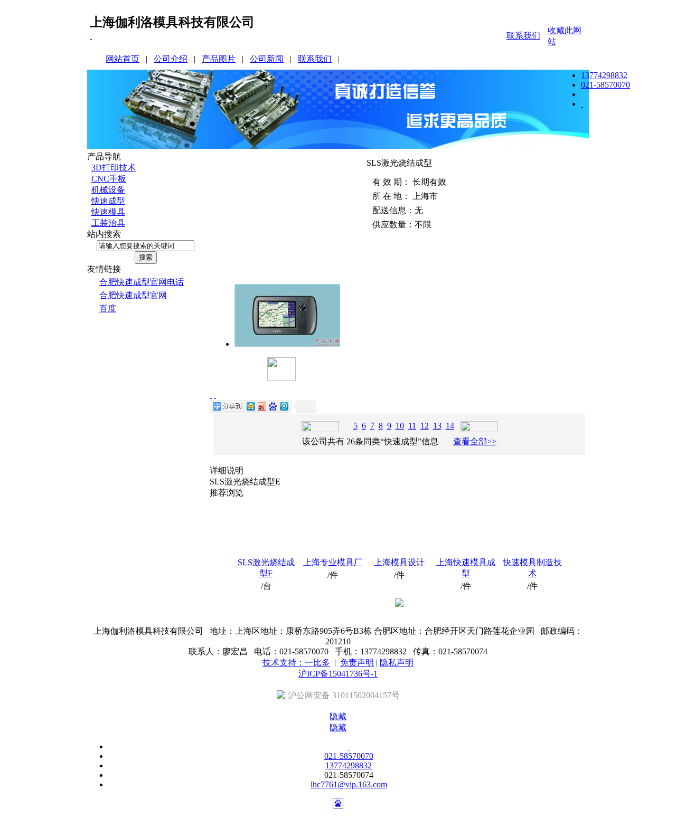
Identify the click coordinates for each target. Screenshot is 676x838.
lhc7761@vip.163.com (349, 784)
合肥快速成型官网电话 (141, 282)
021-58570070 (605, 84)
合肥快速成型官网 (133, 295)
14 (450, 425)
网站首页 (122, 58)
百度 (107, 308)
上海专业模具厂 (332, 562)
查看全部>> (474, 441)
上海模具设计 (399, 562)
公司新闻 (267, 58)
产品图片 (219, 58)
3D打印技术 (113, 167)
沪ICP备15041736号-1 (338, 673)
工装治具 (108, 222)
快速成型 (108, 200)
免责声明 (357, 662)
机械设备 (108, 189)
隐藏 (338, 716)
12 (424, 425)
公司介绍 (170, 58)
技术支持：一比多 (296, 662)
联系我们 (523, 35)
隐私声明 (397, 662)
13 (437, 425)
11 (412, 425)
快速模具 (108, 211)
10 (400, 425)
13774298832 (604, 75)
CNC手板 (108, 178)
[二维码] (91, 35)
